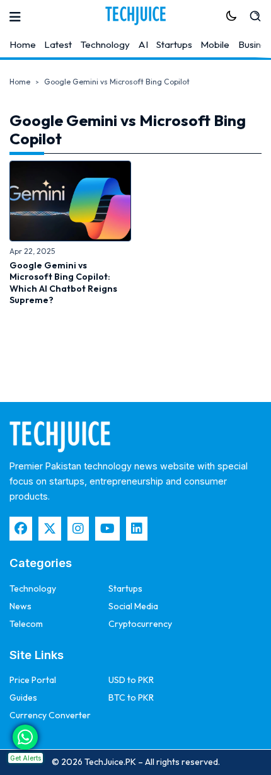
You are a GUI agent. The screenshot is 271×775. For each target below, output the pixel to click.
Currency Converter (50, 715)
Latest (58, 44)
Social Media (133, 606)
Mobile (214, 44)
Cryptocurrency (140, 623)
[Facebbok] (20, 529)
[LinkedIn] (136, 529)
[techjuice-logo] (135, 15)
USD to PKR (131, 680)
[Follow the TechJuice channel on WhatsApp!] (25, 737)
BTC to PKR (131, 697)
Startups (174, 44)
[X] (49, 529)
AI (143, 44)
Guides (23, 697)
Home (22, 44)
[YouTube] (107, 529)
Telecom (26, 623)
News (20, 606)
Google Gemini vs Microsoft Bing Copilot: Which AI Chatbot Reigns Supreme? (63, 283)
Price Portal (32, 680)
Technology (105, 44)
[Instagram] (78, 529)
